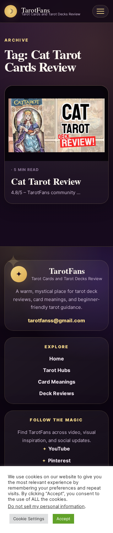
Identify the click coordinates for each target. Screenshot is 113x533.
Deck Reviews (56, 393)
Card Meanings (56, 382)
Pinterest (59, 460)
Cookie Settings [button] (28, 518)
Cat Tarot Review (46, 181)
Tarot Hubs (56, 370)
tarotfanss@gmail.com (56, 320)
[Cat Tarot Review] (56, 123)
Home (56, 358)
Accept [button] (63, 518)
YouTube (59, 448)
